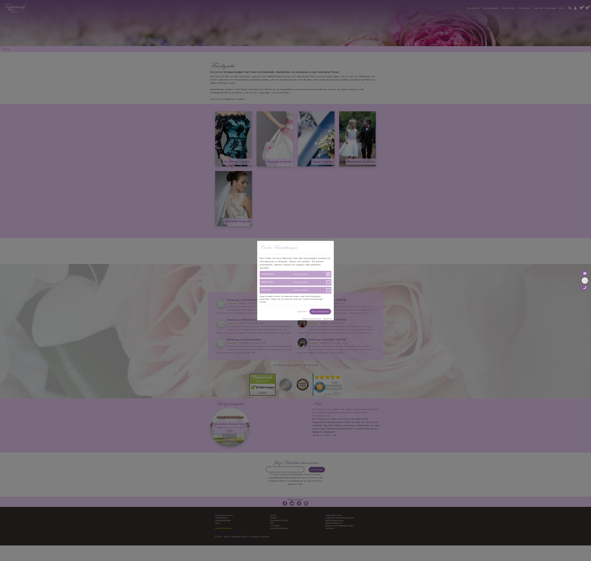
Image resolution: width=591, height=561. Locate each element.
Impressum (327, 319)
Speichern (302, 311)
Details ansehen (300, 274)
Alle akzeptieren (320, 311)
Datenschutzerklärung (312, 319)
